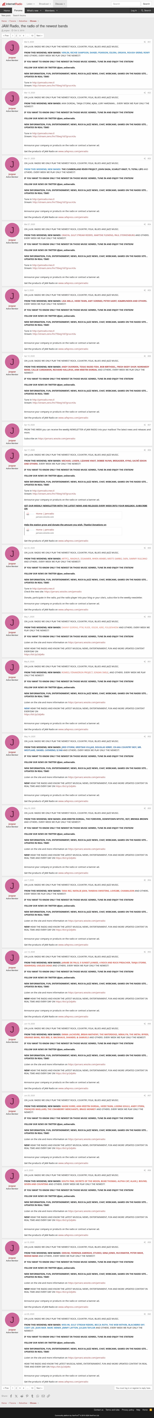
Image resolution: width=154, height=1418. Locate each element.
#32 (149, 736)
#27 (149, 424)
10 (32, 35)
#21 (149, 41)
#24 (149, 224)
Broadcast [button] (44, 3)
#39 (149, 1242)
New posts (6, 15)
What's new (32, 10)
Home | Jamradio (45, 513)
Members (50, 10)
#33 (149, 808)
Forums (18, 10)
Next (39, 35)
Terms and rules (113, 1409)
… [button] (28, 35)
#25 (149, 290)
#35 (149, 951)
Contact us (98, 1409)
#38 (149, 1170)
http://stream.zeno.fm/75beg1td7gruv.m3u (54, 85)
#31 (149, 661)
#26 (149, 356)
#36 (149, 1023)
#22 (149, 92)
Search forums (19, 15)
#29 (149, 548)
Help (138, 1409)
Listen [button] (30, 3)
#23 (149, 158)
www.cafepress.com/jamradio (73, 151)
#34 (149, 880)
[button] (41, 10)
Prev (7, 35)
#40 (149, 1314)
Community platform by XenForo (77, 1415)
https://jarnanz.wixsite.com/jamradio (56, 438)
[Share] (145, 41)
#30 (149, 616)
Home (7, 10)
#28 (149, 450)
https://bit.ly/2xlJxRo (34, 654)
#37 (149, 1095)
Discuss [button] (59, 3)
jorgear (7, 30)
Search (146, 3)
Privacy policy (128, 1409)
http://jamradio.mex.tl (43, 82)
